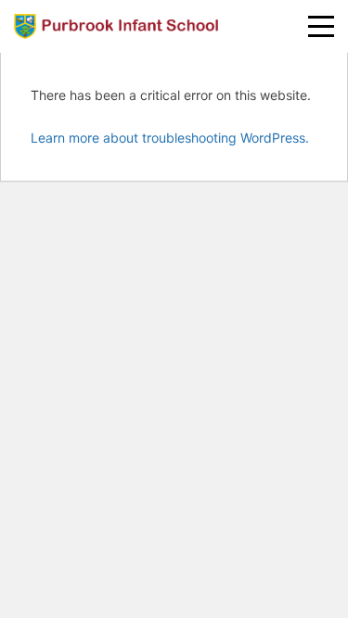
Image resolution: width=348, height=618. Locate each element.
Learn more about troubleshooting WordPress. (170, 137)
